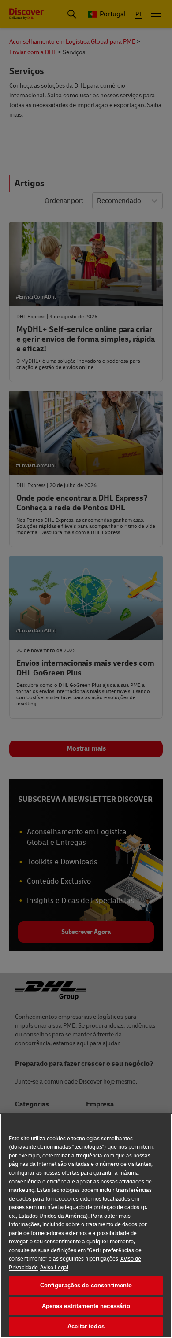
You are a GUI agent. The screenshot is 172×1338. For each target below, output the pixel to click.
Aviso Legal (54, 1267)
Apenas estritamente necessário (86, 1306)
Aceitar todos (86, 1326)
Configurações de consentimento (86, 1285)
